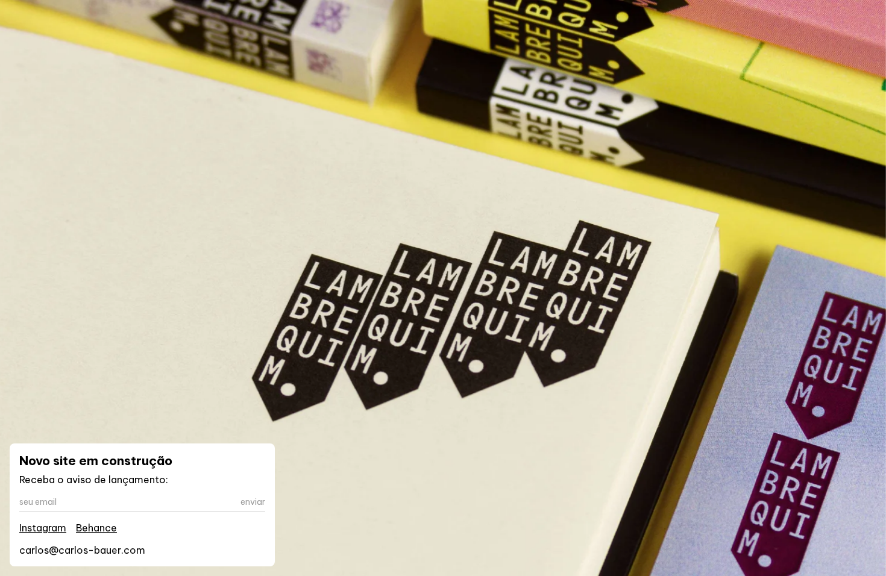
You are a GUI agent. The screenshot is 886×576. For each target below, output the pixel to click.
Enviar (252, 501)
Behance (96, 528)
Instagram (42, 528)
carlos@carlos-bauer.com (82, 550)
